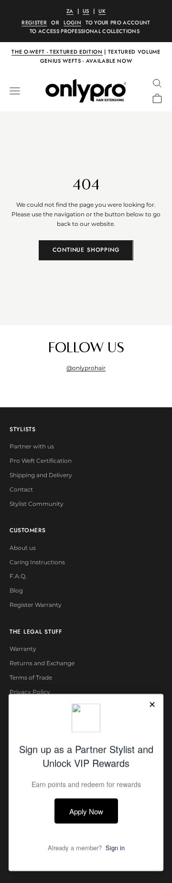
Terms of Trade (31, 677)
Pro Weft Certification (41, 460)
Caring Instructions (37, 562)
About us (23, 547)
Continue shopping (86, 250)
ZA (70, 11)
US (86, 11)
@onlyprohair (86, 367)
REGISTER (34, 22)
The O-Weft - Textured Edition (56, 52)
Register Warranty (36, 604)
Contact (21, 489)
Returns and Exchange (42, 663)
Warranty (23, 648)
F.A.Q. (18, 576)
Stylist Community (37, 503)
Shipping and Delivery (41, 475)
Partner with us (32, 446)
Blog (16, 590)
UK (102, 11)
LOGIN (72, 22)
